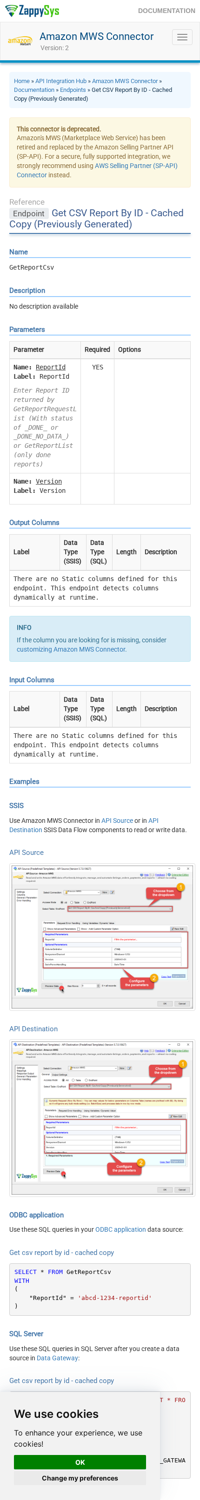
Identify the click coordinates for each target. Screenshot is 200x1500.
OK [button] (80, 1462)
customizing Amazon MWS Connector (71, 649)
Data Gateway (57, 1358)
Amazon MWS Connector (96, 36)
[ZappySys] (32, 11)
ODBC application (120, 1229)
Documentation (34, 89)
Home (22, 81)
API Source (117, 820)
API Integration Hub (61, 81)
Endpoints (73, 89)
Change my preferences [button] (80, 1478)
